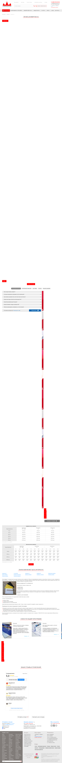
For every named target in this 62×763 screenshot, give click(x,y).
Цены (52, 10)
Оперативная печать (27, 743)
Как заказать (16, 2)
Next (4, 281)
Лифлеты (10, 744)
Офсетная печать (27, 734)
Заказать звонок (28, 722)
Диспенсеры (4, 752)
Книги (10, 738)
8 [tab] (2, 656)
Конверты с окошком (40, 574)
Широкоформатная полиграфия (27, 746)
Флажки (17, 751)
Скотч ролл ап (18, 738)
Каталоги (10, 736)
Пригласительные (19, 734)
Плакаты (10, 754)
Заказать (31, 564)
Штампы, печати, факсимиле (18, 756)
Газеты (3, 743)
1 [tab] (2, 642)
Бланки (3, 735)
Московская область (54, 7)
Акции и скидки (57, 747)
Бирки (3, 734)
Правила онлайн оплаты (49, 747)
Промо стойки (18, 735)
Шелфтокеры (18, 754)
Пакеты (10, 751)
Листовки (10, 743)
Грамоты (3, 746)
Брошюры (4, 738)
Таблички (17, 744)
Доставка (22, 2)
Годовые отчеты (5, 744)
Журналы (3, 756)
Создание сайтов (27, 738)
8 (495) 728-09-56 (55, 2)
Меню (10, 747)
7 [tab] (2, 654)
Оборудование (41, 747)
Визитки (3, 740)
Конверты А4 (4, 573)
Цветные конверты (28, 574)
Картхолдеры (11, 735)
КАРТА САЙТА (28, 757)
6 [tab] (2, 652)
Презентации (11, 759)
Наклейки (10, 748)
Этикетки (17, 758)
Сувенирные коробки (18, 743)
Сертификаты (18, 736)
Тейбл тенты (18, 746)
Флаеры (17, 750)
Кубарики (10, 742)
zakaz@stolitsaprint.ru (55, 3)
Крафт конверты (4, 574)
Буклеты (3, 739)
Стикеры (17, 739)
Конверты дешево (51, 574)
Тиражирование (18, 747)
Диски (3, 748)
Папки (10, 752)
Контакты (57, 10)
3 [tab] (2, 646)
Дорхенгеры (4, 755)
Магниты (10, 746)
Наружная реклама (27, 739)
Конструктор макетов (39, 749)
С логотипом (16, 573)
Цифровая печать (27, 735)
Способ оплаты (29, 2)
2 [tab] (2, 644)
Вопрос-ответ (53, 746)
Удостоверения (18, 748)
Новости (36, 747)
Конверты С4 (27, 573)
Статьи (58, 746)
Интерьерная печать (4, 759)
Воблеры (4, 742)
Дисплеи (3, 754)
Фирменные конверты (51, 573)
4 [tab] (2, 648)
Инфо (48, 10)
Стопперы (17, 740)
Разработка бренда (27, 742)
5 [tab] (2, 650)
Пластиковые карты (11, 756)
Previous (5, 20)
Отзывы (46, 2)
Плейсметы (11, 758)
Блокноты (4, 736)
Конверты (10, 739)
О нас (36, 746)
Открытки (10, 750)
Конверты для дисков (17, 574)
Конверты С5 (39, 573)
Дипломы (4, 747)
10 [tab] (2, 660)
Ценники (17, 752)
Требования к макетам (38, 2)
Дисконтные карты (4, 751)
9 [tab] (2, 658)
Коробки (10, 740)
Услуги (43, 10)
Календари (11, 734)
